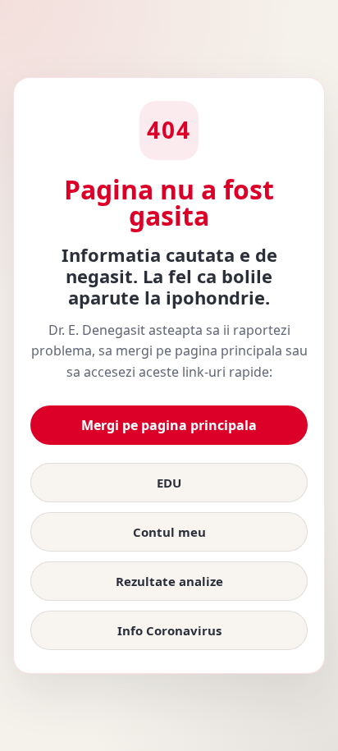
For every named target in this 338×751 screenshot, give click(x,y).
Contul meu (169, 532)
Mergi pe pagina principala (169, 425)
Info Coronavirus (169, 630)
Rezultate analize (169, 581)
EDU (169, 482)
